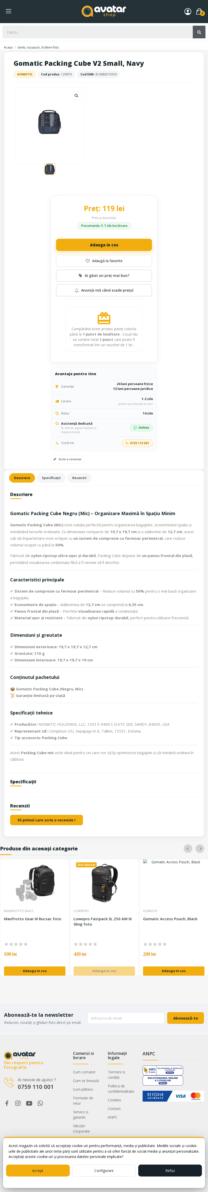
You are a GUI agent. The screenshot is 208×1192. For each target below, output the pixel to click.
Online (143, 427)
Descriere (22, 477)
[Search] (199, 32)
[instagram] (18, 1103)
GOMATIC (24, 74)
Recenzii (79, 477)
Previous (188, 848)
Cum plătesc (83, 1089)
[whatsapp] (40, 1103)
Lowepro (81, 911)
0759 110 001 (139, 443)
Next (200, 848)
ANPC (112, 1117)
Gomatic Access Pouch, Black (170, 918)
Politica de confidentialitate (121, 1089)
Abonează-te (185, 1018)
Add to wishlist (104, 261)
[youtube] (29, 1103)
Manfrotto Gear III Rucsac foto (32, 918)
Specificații (51, 477)
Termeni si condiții (116, 1075)
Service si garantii (80, 1114)
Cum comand (84, 1072)
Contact (114, 1108)
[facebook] (7, 1103)
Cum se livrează (86, 1080)
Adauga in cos (104, 244)
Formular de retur (83, 1100)
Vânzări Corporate (81, 1128)
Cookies (114, 1100)
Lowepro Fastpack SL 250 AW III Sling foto (103, 921)
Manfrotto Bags (18, 911)
